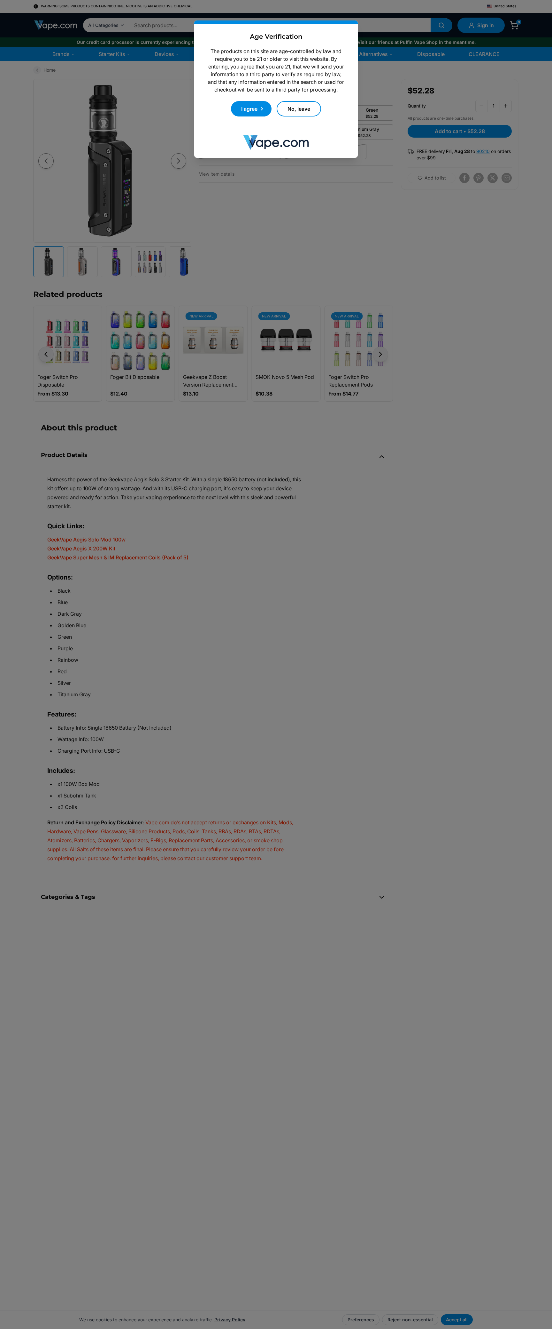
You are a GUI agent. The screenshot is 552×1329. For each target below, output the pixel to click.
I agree (249, 109)
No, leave (299, 109)
